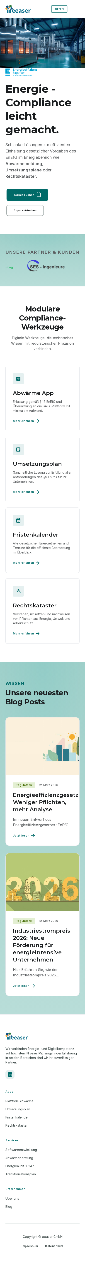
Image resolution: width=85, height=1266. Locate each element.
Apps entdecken (25, 210)
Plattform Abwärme (19, 1101)
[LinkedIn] (10, 1074)
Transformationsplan (20, 1174)
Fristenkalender (17, 1117)
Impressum (30, 1246)
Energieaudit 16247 (19, 1166)
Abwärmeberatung (19, 1158)
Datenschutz (54, 1246)
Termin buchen (27, 195)
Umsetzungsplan (17, 1109)
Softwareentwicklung (21, 1150)
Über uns (12, 1198)
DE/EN (59, 8)
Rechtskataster (16, 1125)
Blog (8, 1206)
